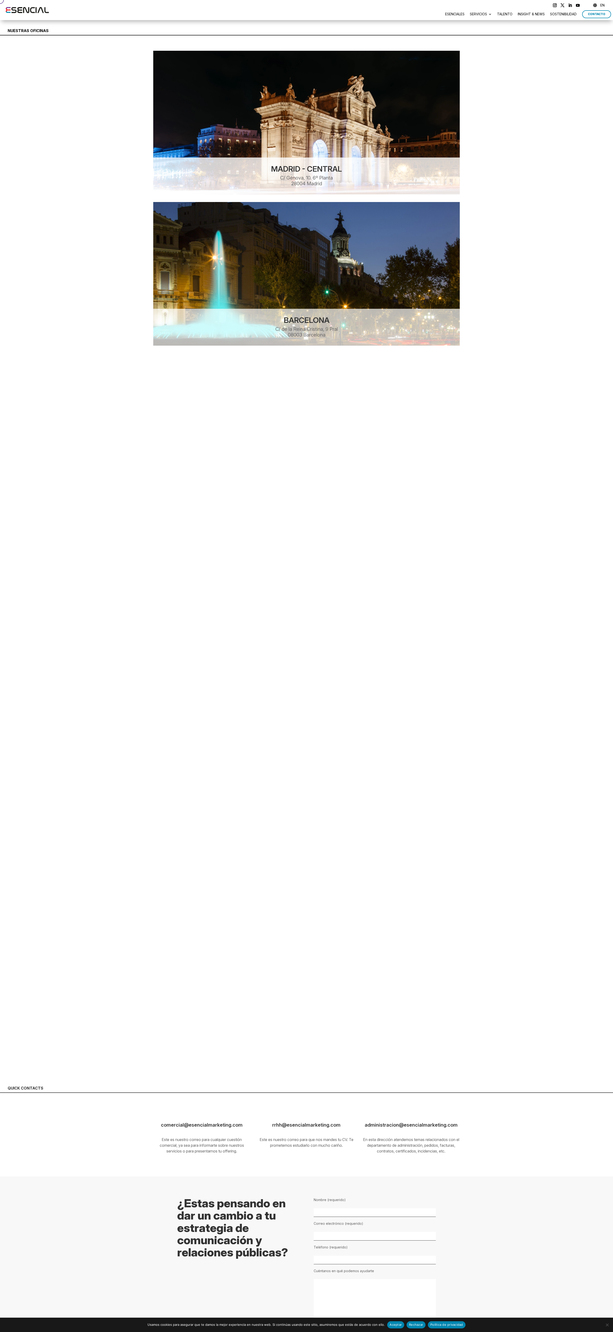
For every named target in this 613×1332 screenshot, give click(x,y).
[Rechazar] (607, 1324)
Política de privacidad (446, 1324)
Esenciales (455, 14)
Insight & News (531, 14)
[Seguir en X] (562, 5)
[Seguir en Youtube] (578, 5)
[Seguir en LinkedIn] (570, 5)
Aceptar (396, 1324)
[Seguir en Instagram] (555, 5)
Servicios (478, 14)
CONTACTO (596, 14)
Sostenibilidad (563, 14)
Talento (504, 14)
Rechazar (416, 1324)
